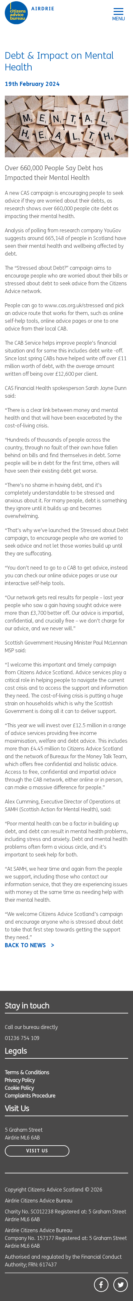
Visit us (37, 1151)
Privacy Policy (20, 1080)
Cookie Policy (19, 1088)
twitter (120, 1284)
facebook (101, 1284)
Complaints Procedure (30, 1096)
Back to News (25, 946)
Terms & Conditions (27, 1072)
